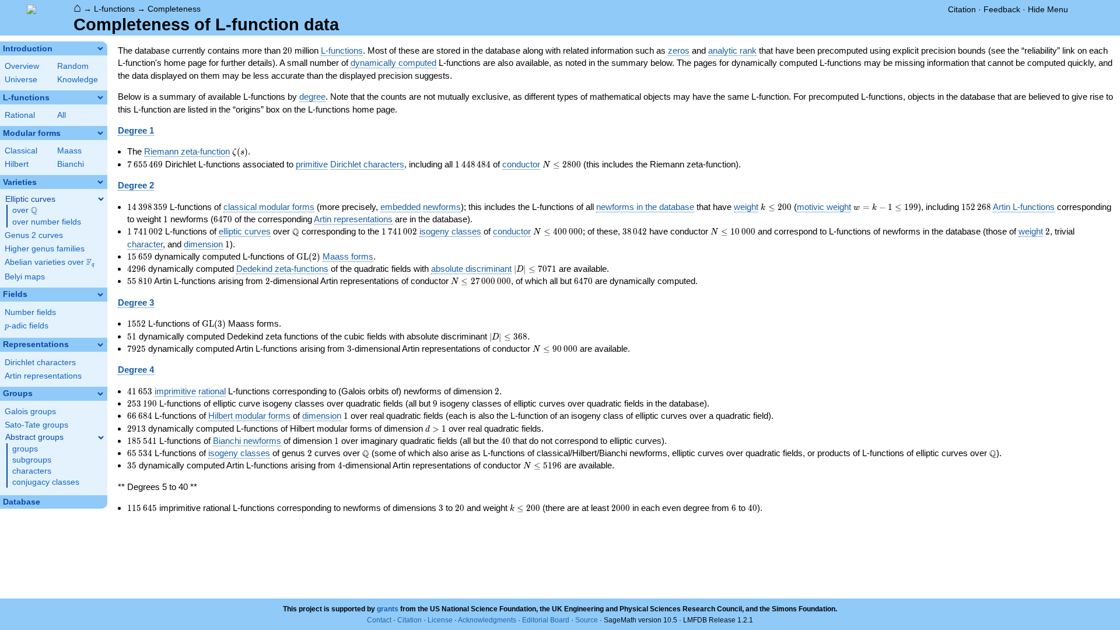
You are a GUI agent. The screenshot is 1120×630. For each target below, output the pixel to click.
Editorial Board (545, 620)
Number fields (30, 312)
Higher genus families (45, 248)
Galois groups (30, 411)
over (24, 210)
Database (21, 502)
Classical (21, 150)
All (61, 115)
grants (387, 609)
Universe (21, 79)
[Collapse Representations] (100, 344)
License (440, 620)
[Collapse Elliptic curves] (101, 199)
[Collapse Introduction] (100, 48)
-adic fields (26, 325)
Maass (69, 150)
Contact (379, 620)
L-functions (114, 8)
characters (31, 471)
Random (73, 66)
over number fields (46, 222)
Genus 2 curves (34, 235)
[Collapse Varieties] (100, 182)
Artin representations (43, 376)
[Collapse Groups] (100, 393)
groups (25, 448)
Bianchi (70, 164)
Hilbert (17, 164)
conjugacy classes (45, 482)
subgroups (31, 460)
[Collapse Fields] (100, 294)
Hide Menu (1048, 9)
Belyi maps (25, 276)
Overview (22, 66)
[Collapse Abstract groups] (101, 437)
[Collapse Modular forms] (100, 133)
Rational (20, 115)
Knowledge (77, 79)
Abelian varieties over (49, 262)
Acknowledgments (487, 620)
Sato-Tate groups (36, 425)
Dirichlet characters (40, 362)
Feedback (1002, 9)
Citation (962, 9)
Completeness (174, 8)
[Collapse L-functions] (100, 97)
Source (586, 620)
